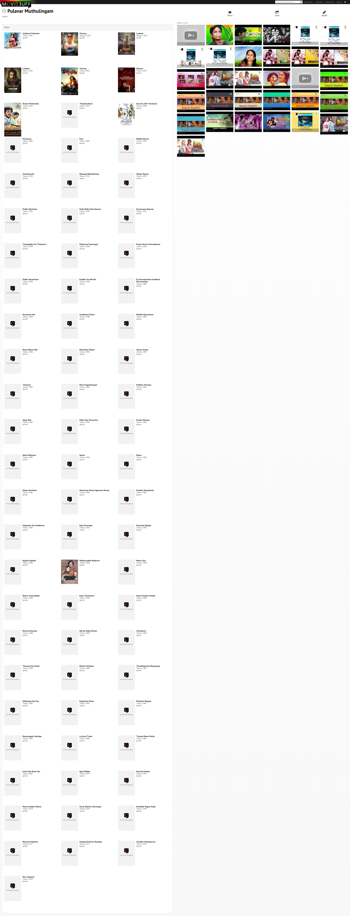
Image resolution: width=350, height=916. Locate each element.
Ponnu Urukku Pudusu (32, 806)
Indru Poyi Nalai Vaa (31, 771)
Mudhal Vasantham (144, 314)
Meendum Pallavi (87, 349)
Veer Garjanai (28, 877)
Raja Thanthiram (86, 595)
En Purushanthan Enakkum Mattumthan (148, 280)
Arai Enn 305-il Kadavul (146, 103)
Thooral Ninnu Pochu (145, 736)
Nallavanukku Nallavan (89, 560)
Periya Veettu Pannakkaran (148, 244)
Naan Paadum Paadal (145, 595)
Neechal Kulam (143, 771)
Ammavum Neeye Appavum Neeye (94, 490)
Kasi (81, 139)
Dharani (139, 68)
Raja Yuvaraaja (85, 525)
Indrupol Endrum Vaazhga (90, 842)
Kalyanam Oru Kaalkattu (34, 525)
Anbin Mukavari (29, 455)
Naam (139, 455)
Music (6, 27)
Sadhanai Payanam (31, 33)
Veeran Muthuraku (31, 103)
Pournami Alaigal (143, 525)
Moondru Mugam (143, 701)
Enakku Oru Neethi (87, 279)
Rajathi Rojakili (29, 560)
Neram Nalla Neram (88, 631)
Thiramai (27, 385)
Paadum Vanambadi (145, 490)
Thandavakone (86, 103)
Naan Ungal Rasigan (88, 385)
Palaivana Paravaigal (88, 244)
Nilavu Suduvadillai (31, 595)
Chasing (82, 33)
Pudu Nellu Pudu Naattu (90, 209)
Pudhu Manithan (30, 209)
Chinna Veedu (142, 349)
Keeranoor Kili (29, 314)
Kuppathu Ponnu (86, 701)
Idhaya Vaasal (142, 174)
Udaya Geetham (30, 490)
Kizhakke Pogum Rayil (145, 806)
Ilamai (82, 455)
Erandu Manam (143, 420)
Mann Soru (141, 560)
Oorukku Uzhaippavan (145, 842)
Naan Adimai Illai (30, 349)
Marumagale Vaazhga (32, 736)
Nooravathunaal (30, 631)
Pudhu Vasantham (31, 279)
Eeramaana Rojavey (145, 209)
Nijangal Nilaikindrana (89, 174)
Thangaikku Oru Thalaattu (34, 244)
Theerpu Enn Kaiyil (31, 666)
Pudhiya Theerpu (143, 385)
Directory (309, 2)
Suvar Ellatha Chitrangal (90, 806)
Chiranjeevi (141, 631)
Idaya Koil (27, 420)
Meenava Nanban (30, 842)
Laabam (139, 33)
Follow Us (329, 2)
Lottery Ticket (85, 736)
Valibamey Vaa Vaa (31, 701)
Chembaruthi (28, 174)
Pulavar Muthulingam (30, 11)
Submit (319, 2)
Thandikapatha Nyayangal (148, 666)
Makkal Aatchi (142, 139)
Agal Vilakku (84, 771)
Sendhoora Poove (87, 314)
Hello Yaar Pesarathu (88, 420)
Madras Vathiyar (86, 666)
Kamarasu (27, 139)
